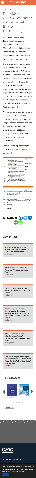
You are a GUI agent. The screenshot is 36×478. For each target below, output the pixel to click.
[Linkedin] (30, 218)
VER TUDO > (9, 408)
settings (21, 471)
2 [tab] (14, 402)
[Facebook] (21, 218)
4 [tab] (19, 402)
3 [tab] (17, 402)
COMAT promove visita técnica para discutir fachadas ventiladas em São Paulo (17, 337)
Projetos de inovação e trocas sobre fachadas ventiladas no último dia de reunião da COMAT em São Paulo (17, 313)
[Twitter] (25, 218)
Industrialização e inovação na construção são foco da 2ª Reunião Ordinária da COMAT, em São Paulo (18, 360)
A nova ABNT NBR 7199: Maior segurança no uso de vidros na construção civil (17, 249)
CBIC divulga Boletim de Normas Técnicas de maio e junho (17, 270)
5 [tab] (22, 402)
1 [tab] (11, 402)
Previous (4, 392)
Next (32, 392)
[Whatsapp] (20, 222)
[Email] (16, 222)
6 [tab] (25, 402)
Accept (5, 475)
